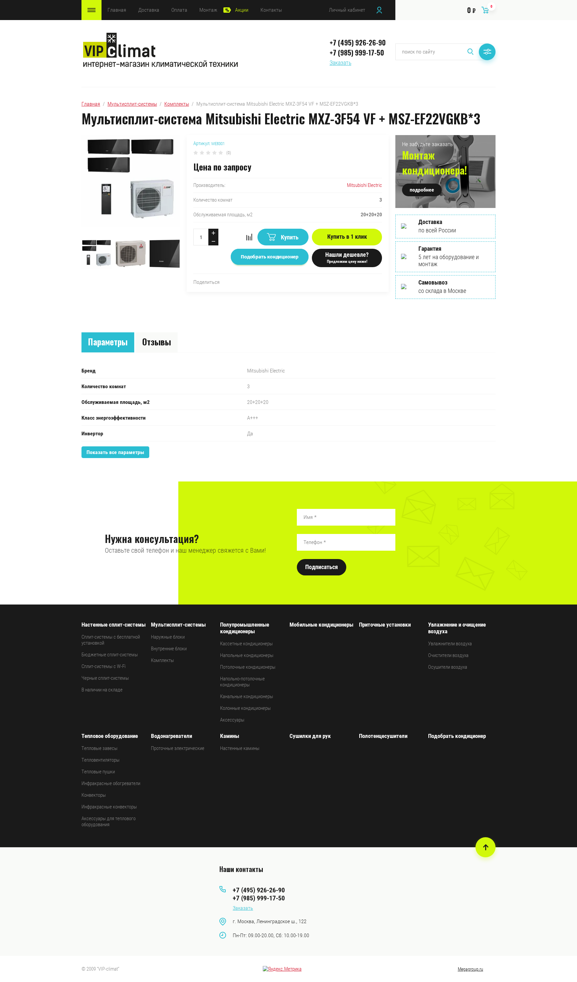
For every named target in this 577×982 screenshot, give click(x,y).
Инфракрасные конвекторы (109, 807)
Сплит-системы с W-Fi (103, 666)
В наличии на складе (102, 690)
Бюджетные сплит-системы (109, 655)
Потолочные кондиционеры (247, 667)
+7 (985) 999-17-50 (357, 52)
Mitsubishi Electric (364, 185)
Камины (229, 736)
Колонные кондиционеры (245, 708)
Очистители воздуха (448, 655)
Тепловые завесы (99, 748)
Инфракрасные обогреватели (110, 783)
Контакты (271, 10)
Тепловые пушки (98, 772)
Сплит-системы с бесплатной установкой (110, 640)
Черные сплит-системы (105, 678)
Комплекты (176, 104)
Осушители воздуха (447, 667)
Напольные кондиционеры (246, 655)
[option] (130, 185)
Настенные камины (239, 748)
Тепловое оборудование (109, 736)
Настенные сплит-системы (113, 624)
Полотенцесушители (383, 736)
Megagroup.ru (470, 969)
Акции (241, 10)
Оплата (179, 10)
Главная (117, 10)
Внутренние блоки (169, 649)
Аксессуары (232, 720)
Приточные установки (385, 624)
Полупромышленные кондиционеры (244, 628)
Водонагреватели (171, 736)
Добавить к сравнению (249, 237)
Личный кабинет (347, 10)
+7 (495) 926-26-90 (358, 42)
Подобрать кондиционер (457, 736)
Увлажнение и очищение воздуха (457, 628)
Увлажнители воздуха (450, 644)
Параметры (108, 341)
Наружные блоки (168, 637)
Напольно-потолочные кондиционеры (242, 682)
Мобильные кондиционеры (321, 624)
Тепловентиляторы (100, 760)
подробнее (422, 190)
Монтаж (208, 10)
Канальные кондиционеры (246, 696)
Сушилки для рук (310, 736)
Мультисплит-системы (132, 104)
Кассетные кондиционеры (246, 644)
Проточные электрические (177, 748)
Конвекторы (93, 795)
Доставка (148, 10)
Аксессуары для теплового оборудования (108, 821)
